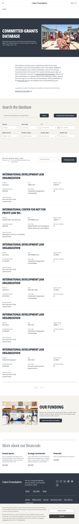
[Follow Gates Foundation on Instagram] (68, 481)
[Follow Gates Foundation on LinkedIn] (64, 481)
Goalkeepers (29, 503)
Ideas (45, 491)
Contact (27, 499)
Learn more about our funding (50, 420)
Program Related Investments (45, 74)
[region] (39, 514)
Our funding (52, 407)
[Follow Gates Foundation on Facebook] (61, 481)
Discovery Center (56, 499)
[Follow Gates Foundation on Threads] (57, 485)
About (4, 9)
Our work (36, 491)
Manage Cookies (62, 510)
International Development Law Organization (23, 176)
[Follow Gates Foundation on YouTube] (72, 481)
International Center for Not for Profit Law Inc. (24, 211)
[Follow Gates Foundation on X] (57, 481)
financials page (23, 81)
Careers (45, 499)
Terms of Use (22, 520)
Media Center (36, 499)
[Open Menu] (2, 3)
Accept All (61, 516)
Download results (68, 161)
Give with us (68, 499)
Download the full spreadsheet (65, 115)
